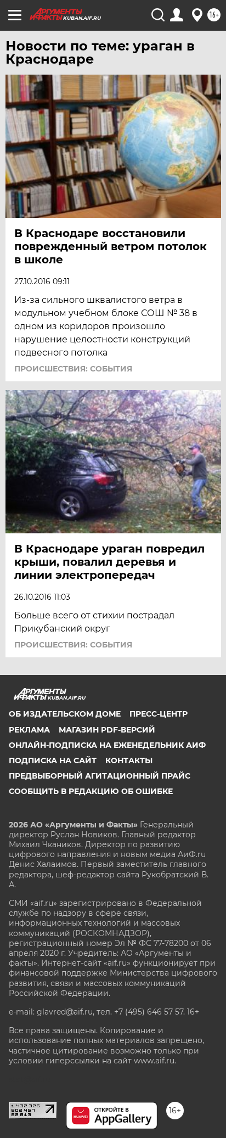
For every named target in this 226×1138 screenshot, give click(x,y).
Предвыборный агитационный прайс (99, 776)
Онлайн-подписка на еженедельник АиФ (107, 745)
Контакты (128, 760)
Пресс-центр (158, 714)
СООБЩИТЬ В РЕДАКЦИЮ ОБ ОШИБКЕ (91, 791)
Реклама (29, 730)
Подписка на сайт (53, 760)
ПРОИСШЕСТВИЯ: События (73, 369)
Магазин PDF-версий (107, 730)
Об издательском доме (65, 714)
